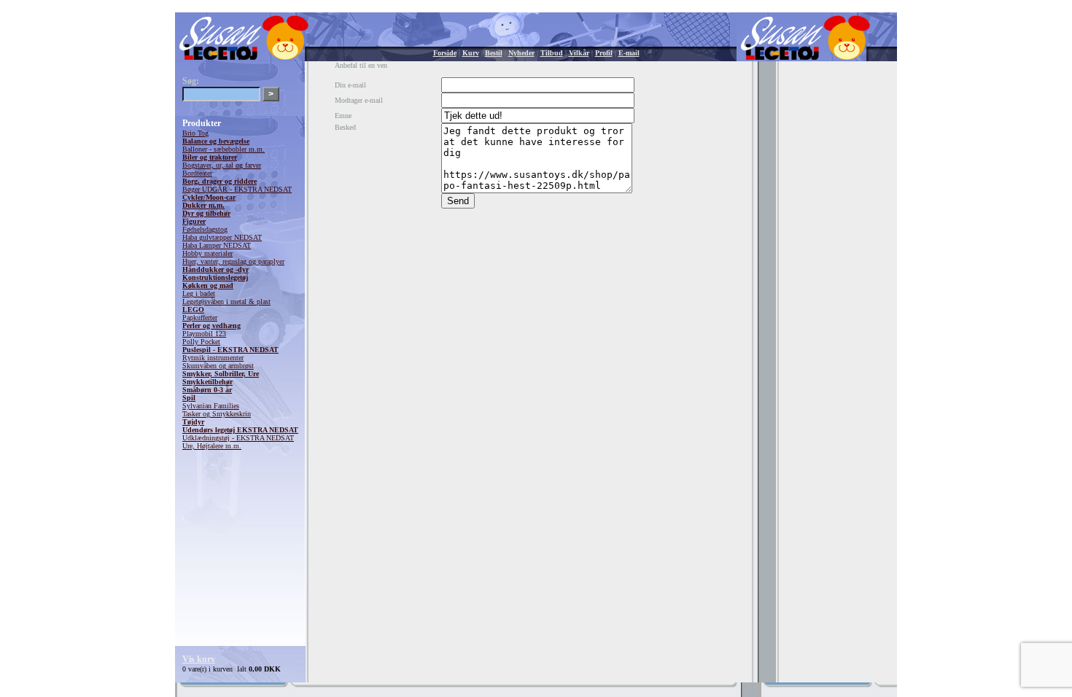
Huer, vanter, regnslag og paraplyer (233, 261)
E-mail (629, 53)
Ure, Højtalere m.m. (211, 446)
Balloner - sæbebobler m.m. (223, 149)
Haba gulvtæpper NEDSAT (222, 237)
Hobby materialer (207, 253)
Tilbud (551, 53)
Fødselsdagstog (205, 229)
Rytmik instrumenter (213, 358)
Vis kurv (198, 659)
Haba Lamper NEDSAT (216, 245)
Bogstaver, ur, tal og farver (221, 165)
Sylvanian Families (210, 406)
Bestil (493, 53)
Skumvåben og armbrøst (218, 366)
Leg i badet (198, 293)
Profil (604, 53)
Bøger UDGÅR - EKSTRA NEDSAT (237, 189)
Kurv (470, 53)
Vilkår (579, 53)
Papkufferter (199, 318)
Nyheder (521, 53)
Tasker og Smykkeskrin (216, 414)
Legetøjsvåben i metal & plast (226, 301)
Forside (445, 53)
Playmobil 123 (204, 334)
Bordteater (197, 173)
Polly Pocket (201, 342)
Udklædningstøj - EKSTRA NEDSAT (238, 438)
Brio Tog (195, 133)
